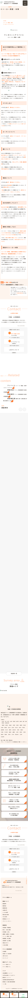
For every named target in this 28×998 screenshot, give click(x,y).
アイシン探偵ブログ (7, 964)
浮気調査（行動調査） (7, 927)
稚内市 (7, 725)
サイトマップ (5, 958)
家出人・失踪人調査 (7, 929)
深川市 (13, 727)
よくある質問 (5, 912)
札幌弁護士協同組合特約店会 (8, 979)
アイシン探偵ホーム (7, 897)
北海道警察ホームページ (7, 973)
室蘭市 (14, 732)
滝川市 (16, 727)
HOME (4, 20)
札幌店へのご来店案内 (7, 953)
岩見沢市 (14, 729)
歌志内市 (16, 734)
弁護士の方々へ (6, 942)
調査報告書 (5, 908)
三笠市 (21, 734)
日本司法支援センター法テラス (9, 975)
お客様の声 (5, 910)
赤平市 (20, 727)
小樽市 (18, 729)
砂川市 (6, 729)
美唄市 (10, 729)
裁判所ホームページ (7, 977)
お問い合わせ (5, 955)
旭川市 (9, 727)
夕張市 (14, 725)
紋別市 (21, 732)
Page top (26, 882)
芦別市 (23, 727)
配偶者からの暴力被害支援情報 (9, 981)
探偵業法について (6, 919)
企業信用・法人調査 (7, 940)
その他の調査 (5, 945)
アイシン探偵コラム (7, 966)
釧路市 (21, 725)
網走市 (5, 727)
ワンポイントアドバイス (8, 24)
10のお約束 (5, 916)
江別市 (24, 732)
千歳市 (2, 732)
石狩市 (9, 734)
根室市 (10, 725)
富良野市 (2, 729)
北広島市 (2, 736)
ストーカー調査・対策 (8, 22)
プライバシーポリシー (7, 921)
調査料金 (4, 906)
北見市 (2, 727)
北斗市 (13, 734)
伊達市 (5, 734)
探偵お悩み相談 (6, 914)
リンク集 (4, 984)
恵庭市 (21, 729)
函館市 (10, 732)
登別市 (2, 734)
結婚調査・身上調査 (7, 938)
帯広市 (24, 725)
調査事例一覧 (14, 673)
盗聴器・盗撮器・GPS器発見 (8, 934)
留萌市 (3, 725)
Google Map (7, 885)
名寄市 (17, 725)
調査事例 (4, 903)
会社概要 (4, 951)
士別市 (17, 732)
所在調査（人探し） (7, 932)
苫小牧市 (6, 732)
